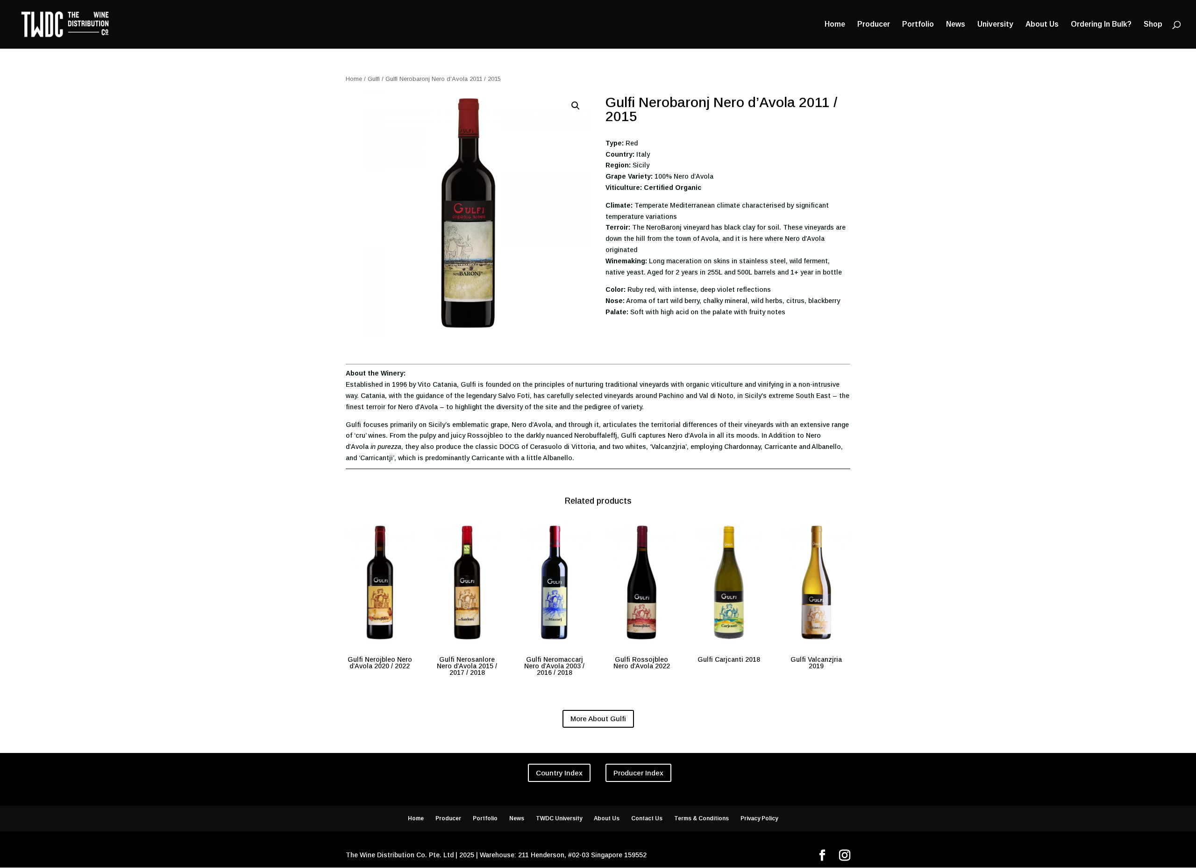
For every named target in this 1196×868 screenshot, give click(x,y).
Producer (873, 24)
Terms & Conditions (701, 818)
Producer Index (638, 773)
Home (835, 24)
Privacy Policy (759, 818)
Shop (1153, 24)
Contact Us (646, 818)
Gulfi (374, 78)
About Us (1042, 24)
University (995, 24)
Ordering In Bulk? (1101, 24)
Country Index (559, 773)
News (955, 24)
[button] (575, 105)
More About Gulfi (598, 719)
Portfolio (918, 24)
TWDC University (559, 818)
